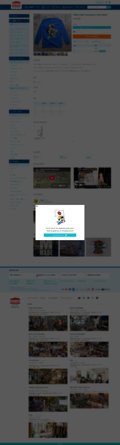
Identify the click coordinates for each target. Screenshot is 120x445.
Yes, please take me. (58, 235)
